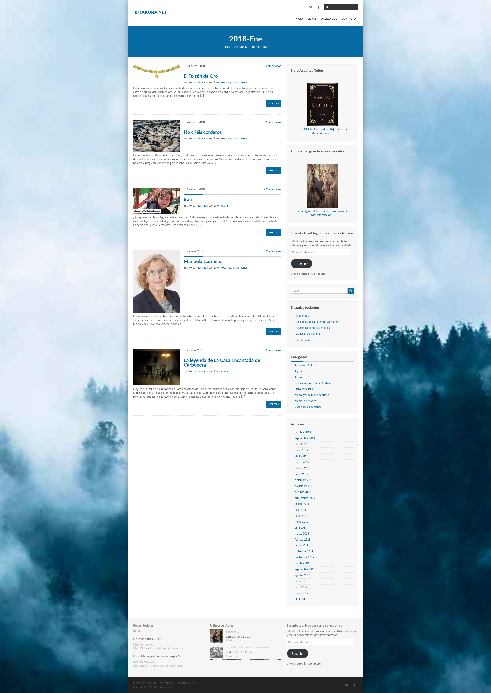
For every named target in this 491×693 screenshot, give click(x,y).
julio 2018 (300, 510)
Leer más (273, 103)
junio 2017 (301, 587)
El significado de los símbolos (313, 328)
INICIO (226, 47)
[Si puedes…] (216, 636)
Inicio (299, 19)
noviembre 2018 (304, 486)
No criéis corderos (203, 132)
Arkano (225, 371)
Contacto (349, 19)
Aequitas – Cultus (305, 365)
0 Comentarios (272, 66)
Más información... (322, 133)
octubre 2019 (303, 432)
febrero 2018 (302, 539)
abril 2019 (301, 456)
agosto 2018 (302, 504)
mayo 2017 (301, 593)
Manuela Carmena (203, 261)
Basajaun (202, 82)
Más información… (322, 215)
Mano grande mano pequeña (312, 395)
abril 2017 (301, 599)
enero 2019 (301, 474)
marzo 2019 (302, 462)
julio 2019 (300, 444)
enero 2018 (301, 545)
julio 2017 (300, 581)
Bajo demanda (338, 129)
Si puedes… (302, 316)
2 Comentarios (272, 189)
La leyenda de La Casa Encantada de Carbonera (222, 363)
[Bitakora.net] (150, 12)
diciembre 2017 (304, 551)
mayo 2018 (301, 522)
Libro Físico (321, 129)
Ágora (224, 206)
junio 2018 (301, 516)
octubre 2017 (303, 563)
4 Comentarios (233, 656)
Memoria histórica (305, 401)
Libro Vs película (304, 389)
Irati (188, 199)
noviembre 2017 (304, 557)
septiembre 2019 (305, 438)
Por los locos (303, 340)
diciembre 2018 (304, 480)
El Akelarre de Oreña (308, 334)
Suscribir (302, 264)
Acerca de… (329, 19)
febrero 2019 (302, 468)
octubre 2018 (303, 492)
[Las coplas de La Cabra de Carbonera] (216, 651)
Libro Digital (304, 129)
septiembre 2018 (305, 498)
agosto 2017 (302, 575)
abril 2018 (301, 528)
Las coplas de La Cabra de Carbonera (317, 322)
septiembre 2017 (305, 569)
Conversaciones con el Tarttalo (313, 383)
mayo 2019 (301, 450)
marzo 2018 (302, 533)
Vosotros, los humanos (234, 82)
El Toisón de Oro (201, 76)
